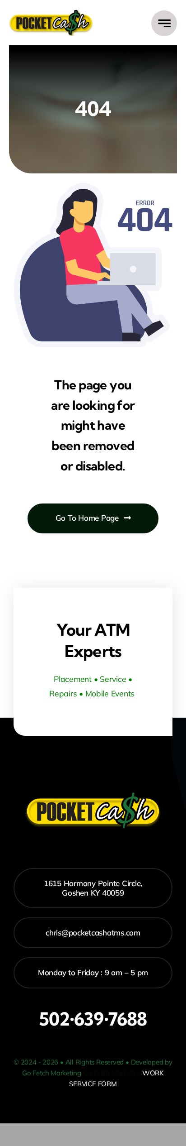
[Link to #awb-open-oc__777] (164, 23)
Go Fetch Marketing (112, 1073)
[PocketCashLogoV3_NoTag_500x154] (51, 13)
